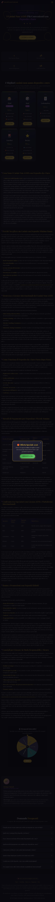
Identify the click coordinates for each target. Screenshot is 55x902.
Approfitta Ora (27, 456)
